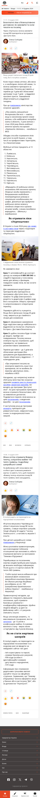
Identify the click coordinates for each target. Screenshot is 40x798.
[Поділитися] (11, 48)
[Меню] (37, 3)
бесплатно (18, 445)
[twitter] (20, 779)
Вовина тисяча (7, 713)
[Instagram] (14, 779)
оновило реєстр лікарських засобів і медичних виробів (19, 383)
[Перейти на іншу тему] (27, 3)
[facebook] (8, 779)
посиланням (13, 399)
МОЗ (4, 445)
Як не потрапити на (24, 13)
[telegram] (26, 779)
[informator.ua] (4, 3)
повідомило (15, 105)
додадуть (7, 408)
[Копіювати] (16, 48)
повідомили (8, 542)
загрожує (7, 621)
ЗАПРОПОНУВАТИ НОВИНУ (20, 732)
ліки (10, 445)
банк (17, 713)
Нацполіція (25, 713)
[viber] (31, 779)
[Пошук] (32, 3)
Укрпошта (28, 445)
